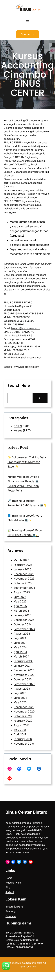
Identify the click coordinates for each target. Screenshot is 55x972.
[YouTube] (9, 778)
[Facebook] (19, 769)
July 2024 (20, 638)
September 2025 (24, 587)
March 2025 (21, 610)
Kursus (18, 430)
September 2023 (24, 684)
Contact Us (27, 34)
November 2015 (24, 743)
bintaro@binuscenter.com (25, 328)
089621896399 (24, 947)
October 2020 (23, 716)
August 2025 (22, 592)
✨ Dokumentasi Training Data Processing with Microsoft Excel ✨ (26, 462)
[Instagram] (9, 769)
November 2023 (24, 674)
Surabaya (11, 916)
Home (9, 877)
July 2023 (20, 693)
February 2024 (23, 661)
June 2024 (20, 642)
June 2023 (20, 697)
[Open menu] (27, 21)
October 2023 (23, 679)
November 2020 (24, 711)
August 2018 (21, 725)
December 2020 (24, 707)
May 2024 (20, 647)
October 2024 (23, 624)
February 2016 (23, 739)
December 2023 (24, 670)
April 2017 (20, 734)
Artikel (18, 425)
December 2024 (24, 619)
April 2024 (20, 652)
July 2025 (20, 596)
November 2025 (24, 578)
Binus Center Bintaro (26, 812)
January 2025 (22, 615)
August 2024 (22, 633)
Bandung (11, 911)
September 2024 (24, 629)
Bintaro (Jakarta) (15, 906)
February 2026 (23, 564)
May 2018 (20, 729)
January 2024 (22, 665)
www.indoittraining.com (26, 367)
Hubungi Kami (14, 882)
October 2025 (23, 583)
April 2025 (20, 606)
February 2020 (23, 720)
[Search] (40, 398)
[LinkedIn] (39, 769)
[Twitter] (29, 769)
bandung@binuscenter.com (26, 357)
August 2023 (22, 688)
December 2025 (24, 574)
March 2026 (21, 560)
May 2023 (20, 702)
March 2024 (21, 656)
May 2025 (20, 601)
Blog (8, 887)
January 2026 (22, 569)
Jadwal (10, 892)
